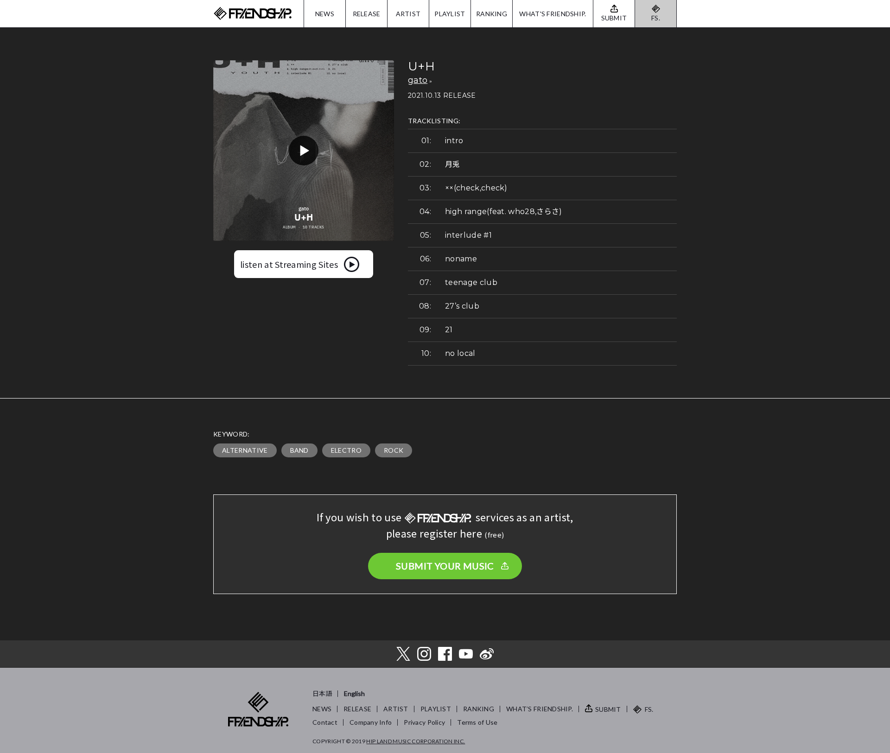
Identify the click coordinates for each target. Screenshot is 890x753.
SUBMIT (608, 709)
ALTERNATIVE (245, 450)
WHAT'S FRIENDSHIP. (552, 14)
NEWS (324, 14)
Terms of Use (477, 722)
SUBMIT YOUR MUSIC (445, 565)
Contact (324, 722)
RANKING (491, 14)
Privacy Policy (424, 722)
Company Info (371, 722)
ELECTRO (346, 450)
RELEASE (367, 14)
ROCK (393, 450)
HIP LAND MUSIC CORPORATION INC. (415, 741)
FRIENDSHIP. (252, 13)
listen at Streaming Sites (289, 264)
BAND (299, 450)
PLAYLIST (449, 14)
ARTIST (408, 14)
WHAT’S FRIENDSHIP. (539, 709)
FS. (655, 18)
